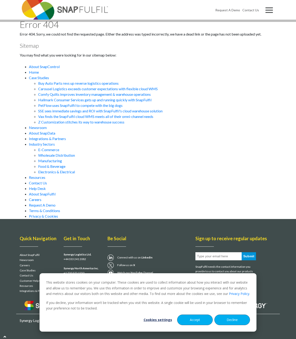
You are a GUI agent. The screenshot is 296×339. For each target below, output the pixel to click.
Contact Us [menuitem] (250, 10)
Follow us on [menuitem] (126, 265)
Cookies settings (158, 320)
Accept (195, 320)
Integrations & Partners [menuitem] (34, 291)
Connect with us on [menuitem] (134, 257)
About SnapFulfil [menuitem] (30, 255)
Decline (232, 320)
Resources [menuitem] (26, 286)
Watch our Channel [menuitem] (135, 272)
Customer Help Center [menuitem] (34, 280)
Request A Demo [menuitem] (227, 10)
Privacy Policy (239, 293)
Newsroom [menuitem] (27, 260)
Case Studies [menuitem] (28, 270)
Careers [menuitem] (25, 265)
